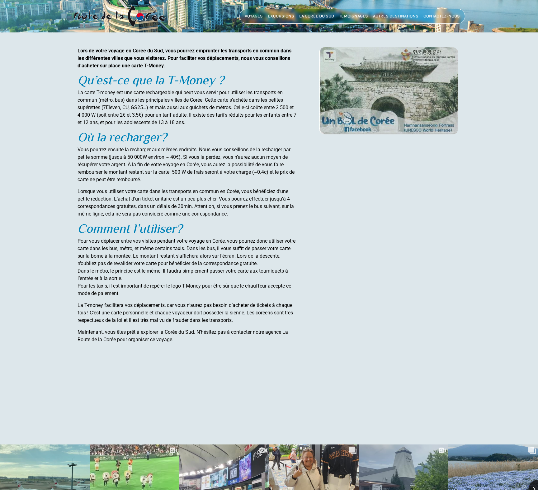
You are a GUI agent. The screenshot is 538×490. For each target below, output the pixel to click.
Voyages (254, 16)
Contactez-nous (441, 16)
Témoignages (353, 16)
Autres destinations (395, 16)
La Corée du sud (316, 16)
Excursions (281, 16)
